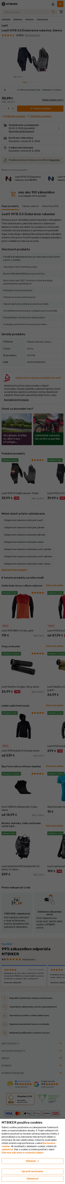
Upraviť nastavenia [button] (32, 1171)
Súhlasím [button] (32, 1161)
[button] (7, 1149)
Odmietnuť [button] (32, 1178)
